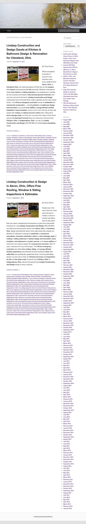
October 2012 (67, 488)
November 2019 (68, 298)
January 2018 (67, 348)
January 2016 (67, 401)
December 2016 (68, 377)
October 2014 (67, 435)
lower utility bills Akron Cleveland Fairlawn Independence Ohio (37, 307)
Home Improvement (39, 137)
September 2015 (68, 410)
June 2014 (66, 444)
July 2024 (66, 173)
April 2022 (66, 234)
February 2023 (67, 211)
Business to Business (18, 136)
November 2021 (68, 245)
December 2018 (68, 323)
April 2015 (66, 421)
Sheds (35, 139)
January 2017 (67, 374)
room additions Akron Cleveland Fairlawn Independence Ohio (30, 167)
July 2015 (66, 415)
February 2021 (67, 265)
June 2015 (66, 417)
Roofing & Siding (27, 139)
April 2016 (66, 395)
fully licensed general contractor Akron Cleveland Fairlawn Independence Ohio (30, 152)
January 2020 (67, 294)
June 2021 (66, 256)
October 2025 (67, 140)
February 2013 (67, 479)
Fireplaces (15, 137)
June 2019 (66, 310)
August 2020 (67, 278)
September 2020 (68, 276)
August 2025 (67, 144)
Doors (45, 136)
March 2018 (67, 343)
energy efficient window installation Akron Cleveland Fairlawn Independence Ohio (31, 147)
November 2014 (68, 432)
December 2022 (68, 216)
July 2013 (66, 468)
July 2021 (66, 254)
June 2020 (66, 283)
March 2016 (67, 397)
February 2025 (67, 158)
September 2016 (68, 383)
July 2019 (66, 307)
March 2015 (67, 423)
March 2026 (67, 129)
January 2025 (67, 160)
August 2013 (67, 466)
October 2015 (67, 408)
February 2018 (67, 345)
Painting (9, 278)
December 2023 (68, 189)
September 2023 (68, 196)
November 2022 (68, 218)
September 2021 (68, 249)
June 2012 (66, 497)
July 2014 (66, 441)
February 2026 (67, 131)
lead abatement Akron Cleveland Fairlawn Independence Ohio (37, 301)
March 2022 (67, 236)
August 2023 (67, 198)
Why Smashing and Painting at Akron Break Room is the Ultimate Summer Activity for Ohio (71, 107)
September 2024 (68, 169)
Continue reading (13, 131)
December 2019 (68, 296)
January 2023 (67, 214)
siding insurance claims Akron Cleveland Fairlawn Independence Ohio (29, 169)
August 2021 (67, 252)
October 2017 (67, 354)
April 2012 (66, 502)
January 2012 (67, 508)
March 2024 (67, 182)
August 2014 (67, 439)
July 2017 (66, 361)
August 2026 (67, 120)
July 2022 (66, 227)
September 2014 (68, 437)
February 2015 (67, 426)
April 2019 (66, 314)
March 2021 (67, 263)
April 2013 (66, 475)
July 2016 (66, 388)
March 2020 (67, 289)
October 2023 (67, 193)
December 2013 (68, 457)
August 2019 (67, 305)
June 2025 (66, 149)
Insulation (48, 137)
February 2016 (67, 399)
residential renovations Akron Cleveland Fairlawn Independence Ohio (27, 309)
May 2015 (66, 419)
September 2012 (68, 491)
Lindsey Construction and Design (20, 160)
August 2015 (67, 412)
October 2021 (67, 247)
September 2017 (68, 357)
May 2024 (66, 178)
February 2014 (67, 453)
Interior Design (26, 276)
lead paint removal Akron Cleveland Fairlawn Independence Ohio (26, 303)
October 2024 (67, 167)
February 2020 (67, 292)
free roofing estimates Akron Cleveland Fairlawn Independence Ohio (27, 149)
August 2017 (67, 359)
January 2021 (67, 267)
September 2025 (68, 142)
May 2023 (66, 205)
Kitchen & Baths (36, 276)
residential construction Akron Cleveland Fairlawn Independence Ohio (30, 164)
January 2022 (67, 240)
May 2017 (66, 365)
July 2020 (66, 281)
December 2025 (68, 135)
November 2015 (68, 406)
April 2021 (66, 260)
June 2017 (66, 363)
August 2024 (67, 171)
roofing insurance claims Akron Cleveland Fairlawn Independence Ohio (31, 165)
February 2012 (67, 506)
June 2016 (66, 390)
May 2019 (66, 312)
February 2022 (67, 238)
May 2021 (66, 258)
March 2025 (67, 155)
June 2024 (66, 176)
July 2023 (66, 200)
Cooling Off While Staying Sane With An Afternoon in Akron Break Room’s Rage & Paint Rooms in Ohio (70, 69)
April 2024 (66, 180)
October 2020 (67, 274)
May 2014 (66, 446)
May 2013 (66, 473)
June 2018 (66, 336)
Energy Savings (38, 274)
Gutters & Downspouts (25, 137)
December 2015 (68, 403)
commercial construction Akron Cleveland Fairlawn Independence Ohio (31, 145)
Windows (51, 139)
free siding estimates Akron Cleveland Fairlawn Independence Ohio (30, 150)
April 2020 (66, 287)
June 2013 (66, 470)
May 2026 (66, 126)
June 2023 (66, 202)
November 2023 (68, 191)
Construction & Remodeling (34, 136)
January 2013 (67, 482)
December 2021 (68, 243)
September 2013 (68, 464)
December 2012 (68, 484)
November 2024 (68, 164)
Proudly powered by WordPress (43, 517)
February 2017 (67, 372)
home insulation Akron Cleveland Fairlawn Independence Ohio (31, 291)
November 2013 (68, 459)
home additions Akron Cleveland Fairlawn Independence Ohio (28, 290)
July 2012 (66, 495)
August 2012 (67, 493)
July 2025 (66, 147)
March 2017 (67, 370)
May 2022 (66, 231)
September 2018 (68, 330)
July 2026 (66, 122)
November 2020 (68, 272)
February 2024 (67, 184)
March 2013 (67, 477)
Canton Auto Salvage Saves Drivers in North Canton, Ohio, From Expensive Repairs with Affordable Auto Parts (71, 58)
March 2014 (67, 450)
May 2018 (66, 339)
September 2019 (68, 303)
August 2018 (67, 332)
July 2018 (66, 334)
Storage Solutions (42, 139)
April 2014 (66, 448)
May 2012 (66, 500)
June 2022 (66, 229)
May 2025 (66, 151)
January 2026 (67, 133)
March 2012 (67, 504)
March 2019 (67, 316)
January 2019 (67, 321)
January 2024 (67, 187)
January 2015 (67, 428)
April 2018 (66, 341)
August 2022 (67, 225)
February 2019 (67, 319)
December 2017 (68, 350)
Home (9, 31)
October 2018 (67, 327)
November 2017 (68, 352)
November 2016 (68, 379)
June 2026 (66, 124)
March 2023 (67, 209)
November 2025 (68, 138)
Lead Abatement (17, 139)
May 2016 (66, 392)
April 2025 (66, 153)
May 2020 (66, 285)
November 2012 (68, 486)
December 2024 (68, 162)
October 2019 (67, 301)
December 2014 (68, 430)
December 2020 (68, 269)
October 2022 (67, 220)
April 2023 (66, 207)
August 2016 (67, 386)
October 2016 (67, 381)
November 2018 (68, 325)
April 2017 (66, 368)
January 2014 (67, 455)
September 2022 (68, 222)
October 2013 (67, 462)
